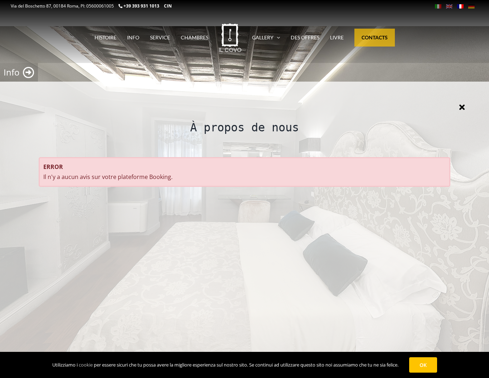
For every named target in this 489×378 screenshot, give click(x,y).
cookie (86, 365)
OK (423, 365)
